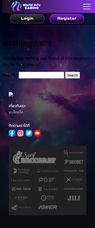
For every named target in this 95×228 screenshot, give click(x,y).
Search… (10, 75)
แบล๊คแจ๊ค (16, 112)
